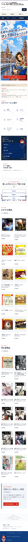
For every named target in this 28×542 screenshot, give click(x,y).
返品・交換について (6, 528)
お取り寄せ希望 (14, 156)
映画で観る (14, 191)
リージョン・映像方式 (14, 153)
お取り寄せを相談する (11, 504)
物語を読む (14, 194)
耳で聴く (14, 198)
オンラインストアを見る (14, 77)
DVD (3, 18)
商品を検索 (3, 7)
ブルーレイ (14, 18)
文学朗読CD (21, 18)
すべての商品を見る (5, 213)
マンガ (7, 18)
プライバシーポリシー (18, 526)
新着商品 (12, 14)
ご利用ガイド (21, 14)
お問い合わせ (14, 528)
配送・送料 (14, 150)
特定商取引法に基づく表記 (8, 526)
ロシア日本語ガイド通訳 (14, 519)
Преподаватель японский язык (14, 516)
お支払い (14, 147)
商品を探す (4, 14)
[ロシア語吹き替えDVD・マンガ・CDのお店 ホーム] (14, 3)
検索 (24, 9)
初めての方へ (14, 145)
